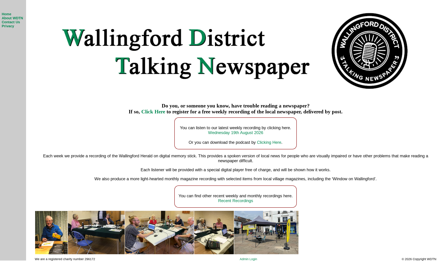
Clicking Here (269, 142)
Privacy (8, 26)
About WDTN (12, 18)
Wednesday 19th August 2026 (235, 132)
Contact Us (11, 22)
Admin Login (248, 259)
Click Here (153, 111)
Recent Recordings (235, 200)
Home (6, 14)
